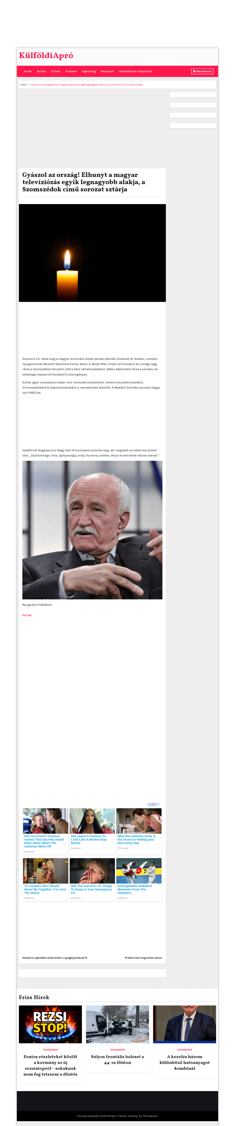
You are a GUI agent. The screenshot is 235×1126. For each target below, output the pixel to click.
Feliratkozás (204, 71)
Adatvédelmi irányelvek (135, 71)
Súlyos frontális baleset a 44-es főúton (117, 1060)
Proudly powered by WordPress (97, 1116)
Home (24, 84)
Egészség (88, 71)
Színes (56, 71)
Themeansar (149, 1116)
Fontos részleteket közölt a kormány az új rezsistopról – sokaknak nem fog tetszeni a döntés (50, 1065)
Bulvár (41, 71)
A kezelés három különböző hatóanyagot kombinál (184, 1063)
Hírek (28, 71)
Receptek (107, 71)
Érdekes (71, 71)
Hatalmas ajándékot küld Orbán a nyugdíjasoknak (53, 957)
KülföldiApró (46, 56)
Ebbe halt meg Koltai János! (144, 957)
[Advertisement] (104, 24)
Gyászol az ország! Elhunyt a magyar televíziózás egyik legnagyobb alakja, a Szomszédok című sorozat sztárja (87, 84)
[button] (20, 71)
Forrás (27, 615)
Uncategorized (50, 1049)
